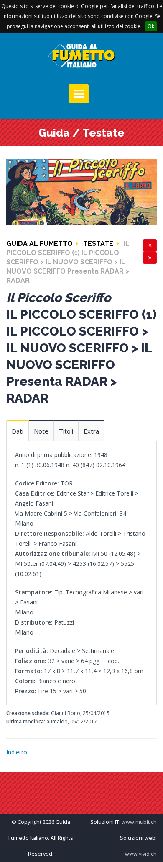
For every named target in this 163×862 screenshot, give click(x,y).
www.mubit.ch (139, 822)
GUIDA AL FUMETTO (39, 244)
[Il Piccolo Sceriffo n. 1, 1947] (81, 191)
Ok (151, 26)
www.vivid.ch (141, 853)
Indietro (16, 752)
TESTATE (98, 244)
